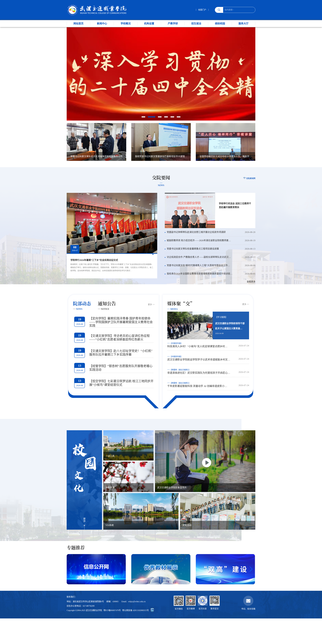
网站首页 (78, 23)
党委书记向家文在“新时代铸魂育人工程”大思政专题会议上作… (198, 265)
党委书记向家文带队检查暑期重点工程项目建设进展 (193, 249)
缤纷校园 (220, 23)
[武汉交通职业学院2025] (96, 10)
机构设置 (149, 23)
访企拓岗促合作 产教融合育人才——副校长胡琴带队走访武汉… (199, 257)
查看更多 (251, 282)
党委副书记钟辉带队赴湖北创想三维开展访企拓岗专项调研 (196, 232)
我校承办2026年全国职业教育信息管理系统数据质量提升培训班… (199, 273)
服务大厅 (243, 23)
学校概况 (126, 23)
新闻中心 (102, 23)
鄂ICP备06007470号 (112, 610)
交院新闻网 (250, 178)
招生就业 (196, 23)
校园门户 (202, 10)
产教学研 (173, 23)
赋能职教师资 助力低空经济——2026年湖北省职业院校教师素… (199, 240)
